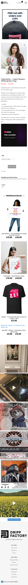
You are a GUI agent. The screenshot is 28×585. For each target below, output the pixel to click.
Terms (14, 553)
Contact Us (14, 548)
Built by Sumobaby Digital (11, 582)
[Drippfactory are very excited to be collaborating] (14, 474)
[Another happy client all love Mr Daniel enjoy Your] (14, 359)
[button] (24, 45)
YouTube (14, 574)
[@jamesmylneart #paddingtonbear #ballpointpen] (14, 416)
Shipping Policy (14, 560)
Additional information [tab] (9, 177)
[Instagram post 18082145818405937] (14, 387)
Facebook (14, 577)
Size (3, 155)
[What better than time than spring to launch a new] (14, 503)
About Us (14, 550)
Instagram (14, 572)
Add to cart (12, 166)
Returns (14, 562)
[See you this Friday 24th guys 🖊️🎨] (14, 445)
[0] (21, 3)
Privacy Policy (14, 565)
